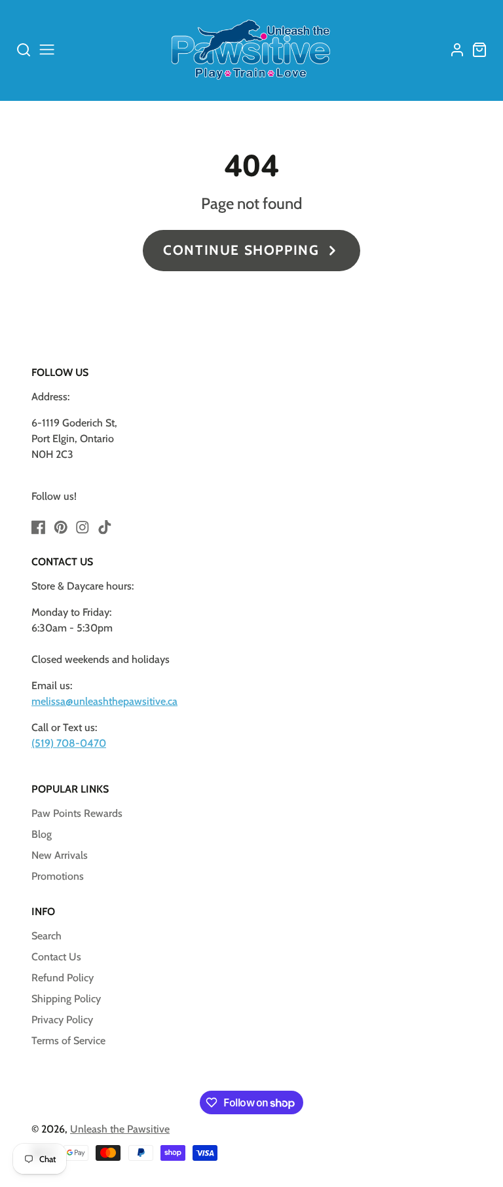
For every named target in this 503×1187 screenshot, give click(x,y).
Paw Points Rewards (76, 813)
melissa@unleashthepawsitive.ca (104, 701)
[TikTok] (105, 527)
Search (46, 936)
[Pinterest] (61, 527)
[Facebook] (38, 527)
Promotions (57, 876)
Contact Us (56, 957)
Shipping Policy (66, 998)
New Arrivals (59, 855)
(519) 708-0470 (68, 743)
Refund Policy (62, 977)
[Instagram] (82, 527)
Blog (41, 834)
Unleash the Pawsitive (120, 1129)
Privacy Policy (62, 1019)
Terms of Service (68, 1040)
